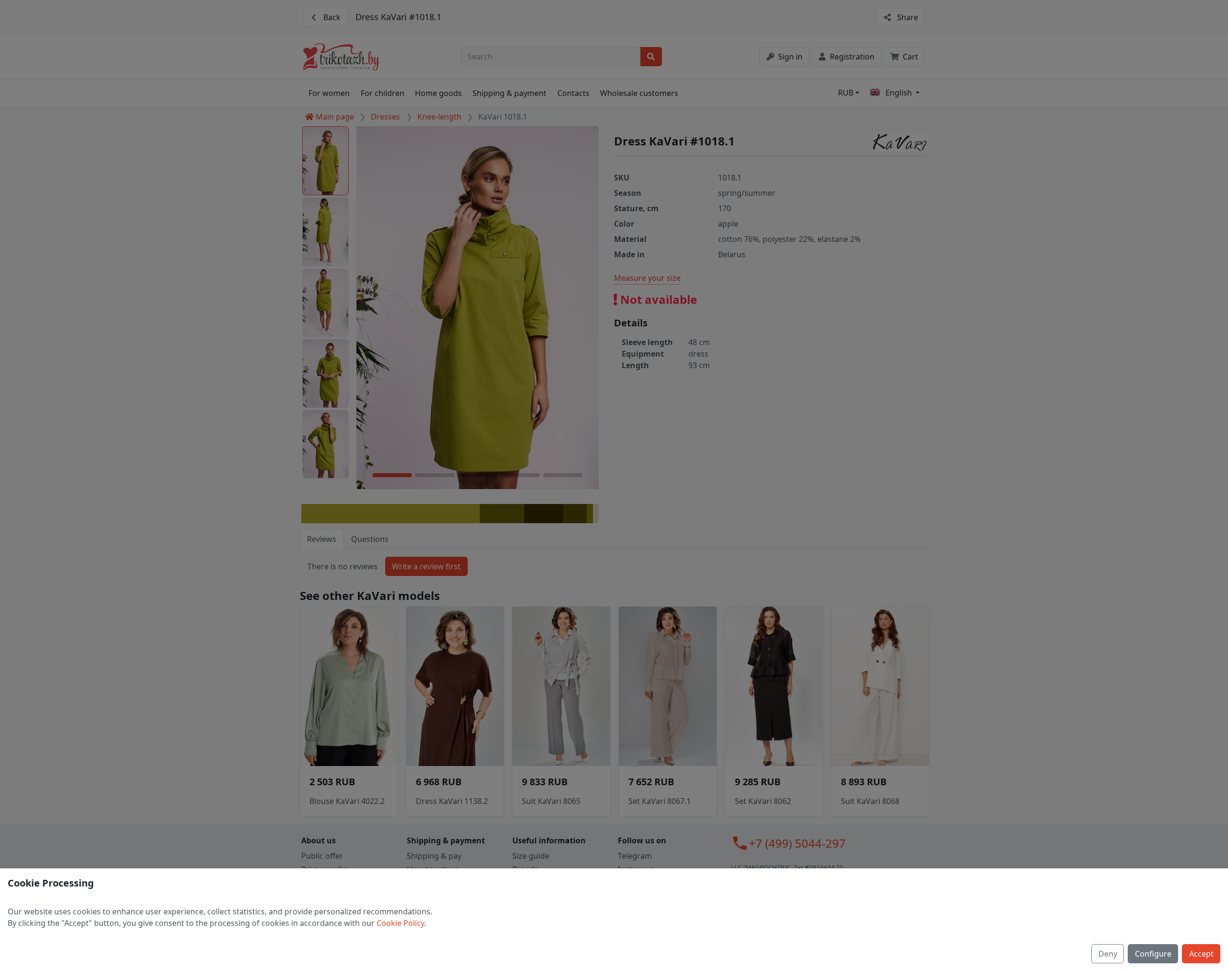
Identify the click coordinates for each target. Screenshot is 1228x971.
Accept (1201, 953)
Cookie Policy (400, 923)
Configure (1153, 953)
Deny (1107, 953)
